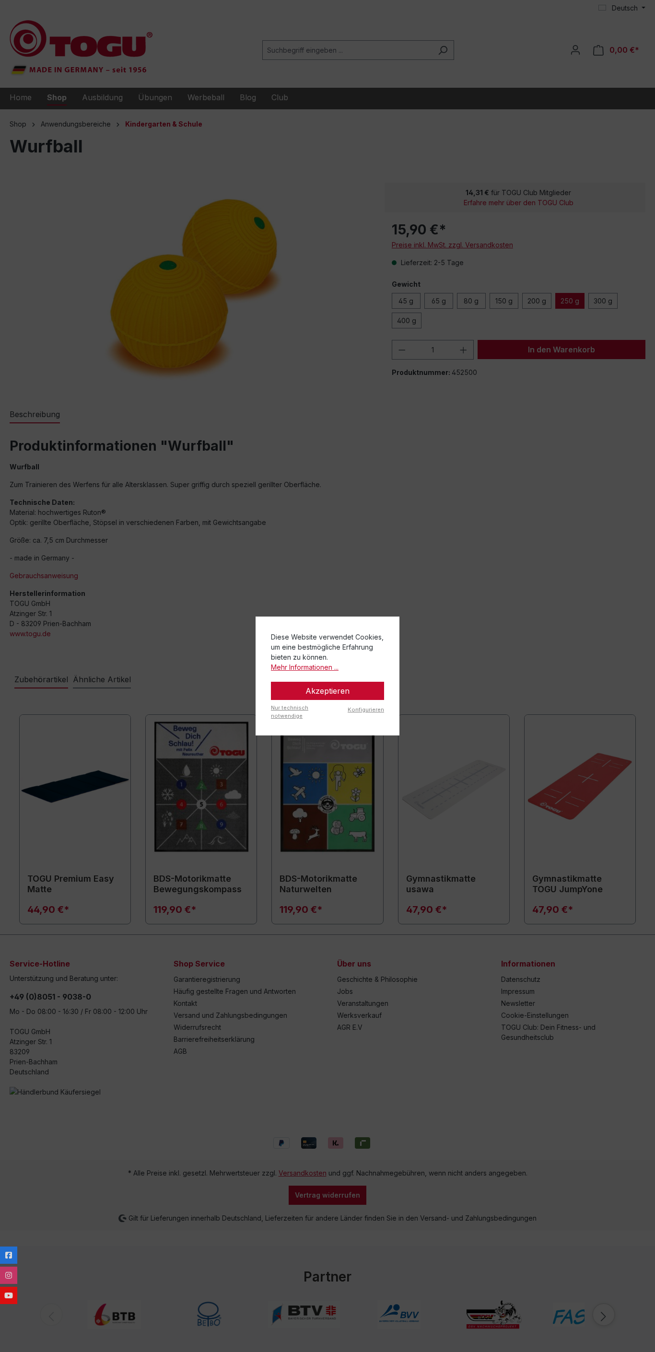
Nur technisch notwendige (289, 711)
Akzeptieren (327, 691)
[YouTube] (8, 1295)
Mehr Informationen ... (305, 667)
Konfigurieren (366, 709)
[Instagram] (8, 1275)
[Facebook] (8, 1255)
